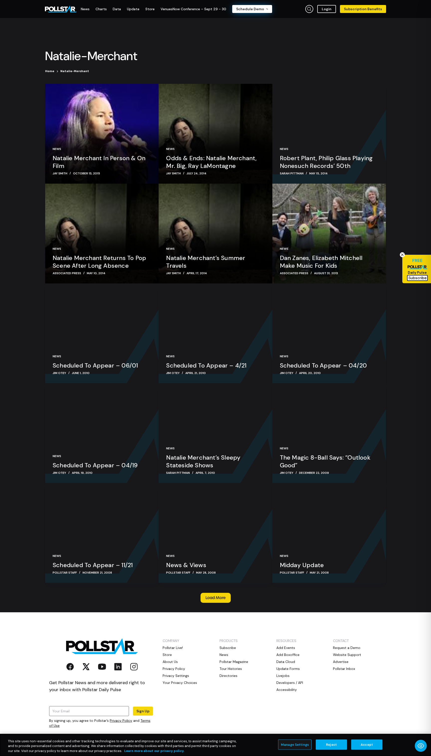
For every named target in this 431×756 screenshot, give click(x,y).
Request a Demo (346, 647)
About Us (170, 661)
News (57, 149)
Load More (216, 597)
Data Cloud (285, 661)
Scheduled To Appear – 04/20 (323, 365)
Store (167, 654)
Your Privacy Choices (180, 682)
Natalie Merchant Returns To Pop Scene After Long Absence (99, 261)
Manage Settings (295, 744)
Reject (331, 744)
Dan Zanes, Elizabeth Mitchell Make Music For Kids (321, 261)
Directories (228, 675)
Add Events (285, 647)
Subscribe (227, 647)
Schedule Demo (250, 9)
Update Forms (288, 668)
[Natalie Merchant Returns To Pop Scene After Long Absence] (102, 233)
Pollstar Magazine (233, 661)
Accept (367, 744)
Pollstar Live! (173, 647)
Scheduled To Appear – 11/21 (93, 565)
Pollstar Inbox (344, 668)
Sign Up (142, 711)
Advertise (340, 661)
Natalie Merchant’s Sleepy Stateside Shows (203, 461)
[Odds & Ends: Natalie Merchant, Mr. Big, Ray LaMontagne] (215, 134)
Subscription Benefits (363, 9)
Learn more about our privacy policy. (154, 751)
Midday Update (302, 565)
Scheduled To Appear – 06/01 (95, 365)
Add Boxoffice (288, 654)
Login (326, 9)
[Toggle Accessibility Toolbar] (420, 745)
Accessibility (286, 689)
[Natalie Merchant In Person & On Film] (102, 134)
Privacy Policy (121, 720)
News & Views (186, 565)
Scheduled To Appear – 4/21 (206, 365)
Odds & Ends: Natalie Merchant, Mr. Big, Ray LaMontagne (211, 162)
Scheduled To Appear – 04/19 (95, 465)
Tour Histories (230, 668)
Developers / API (289, 682)
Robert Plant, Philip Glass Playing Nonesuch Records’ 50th (326, 162)
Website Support (347, 654)
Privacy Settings (176, 675)
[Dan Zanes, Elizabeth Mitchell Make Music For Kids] (329, 233)
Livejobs (283, 675)
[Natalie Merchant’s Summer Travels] (215, 233)
